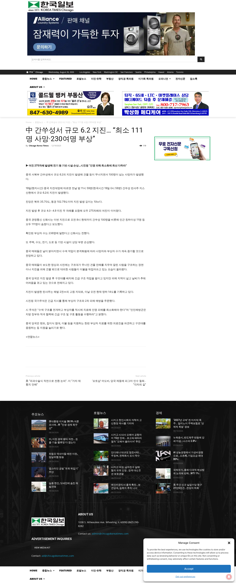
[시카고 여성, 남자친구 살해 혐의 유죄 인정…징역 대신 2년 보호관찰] (101, 471)
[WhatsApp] (53, 153)
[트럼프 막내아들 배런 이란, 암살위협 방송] (38, 457)
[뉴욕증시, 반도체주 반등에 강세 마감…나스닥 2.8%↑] (163, 441)
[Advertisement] (182, 192)
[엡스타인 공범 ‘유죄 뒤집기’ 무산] (38, 472)
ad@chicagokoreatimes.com (58, 555)
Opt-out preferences (185, 576)
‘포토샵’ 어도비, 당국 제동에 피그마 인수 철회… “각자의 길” (119, 382)
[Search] (201, 59)
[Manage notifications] (229, 577)
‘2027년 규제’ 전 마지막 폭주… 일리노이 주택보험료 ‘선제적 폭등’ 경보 (188, 423)
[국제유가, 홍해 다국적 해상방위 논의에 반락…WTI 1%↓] (163, 473)
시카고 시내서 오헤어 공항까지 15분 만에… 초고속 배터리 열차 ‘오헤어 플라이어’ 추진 (126, 438)
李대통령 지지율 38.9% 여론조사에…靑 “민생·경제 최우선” (64, 425)
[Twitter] (37, 153)
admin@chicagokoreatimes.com (110, 533)
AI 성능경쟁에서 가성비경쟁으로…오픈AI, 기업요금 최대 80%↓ (188, 456)
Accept (188, 568)
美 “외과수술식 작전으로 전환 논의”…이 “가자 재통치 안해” (53, 382)
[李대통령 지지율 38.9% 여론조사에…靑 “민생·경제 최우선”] (38, 425)
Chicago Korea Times (39, 145)
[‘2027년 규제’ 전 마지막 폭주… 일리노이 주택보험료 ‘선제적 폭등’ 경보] (163, 423)
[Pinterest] (45, 153)
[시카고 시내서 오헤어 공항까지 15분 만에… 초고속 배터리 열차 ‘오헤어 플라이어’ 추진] (101, 438)
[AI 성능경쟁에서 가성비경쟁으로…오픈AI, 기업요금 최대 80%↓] (163, 456)
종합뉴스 (39, 122)
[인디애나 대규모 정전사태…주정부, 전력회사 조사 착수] (101, 456)
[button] (229, 543)
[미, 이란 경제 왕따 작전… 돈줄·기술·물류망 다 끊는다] (38, 443)
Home (29, 122)
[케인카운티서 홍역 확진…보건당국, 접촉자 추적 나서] (101, 488)
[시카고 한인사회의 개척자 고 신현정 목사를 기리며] (101, 423)
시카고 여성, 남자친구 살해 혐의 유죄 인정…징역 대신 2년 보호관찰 (125, 470)
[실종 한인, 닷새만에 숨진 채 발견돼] (38, 487)
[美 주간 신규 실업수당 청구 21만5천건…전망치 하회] (163, 488)
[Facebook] (29, 153)
